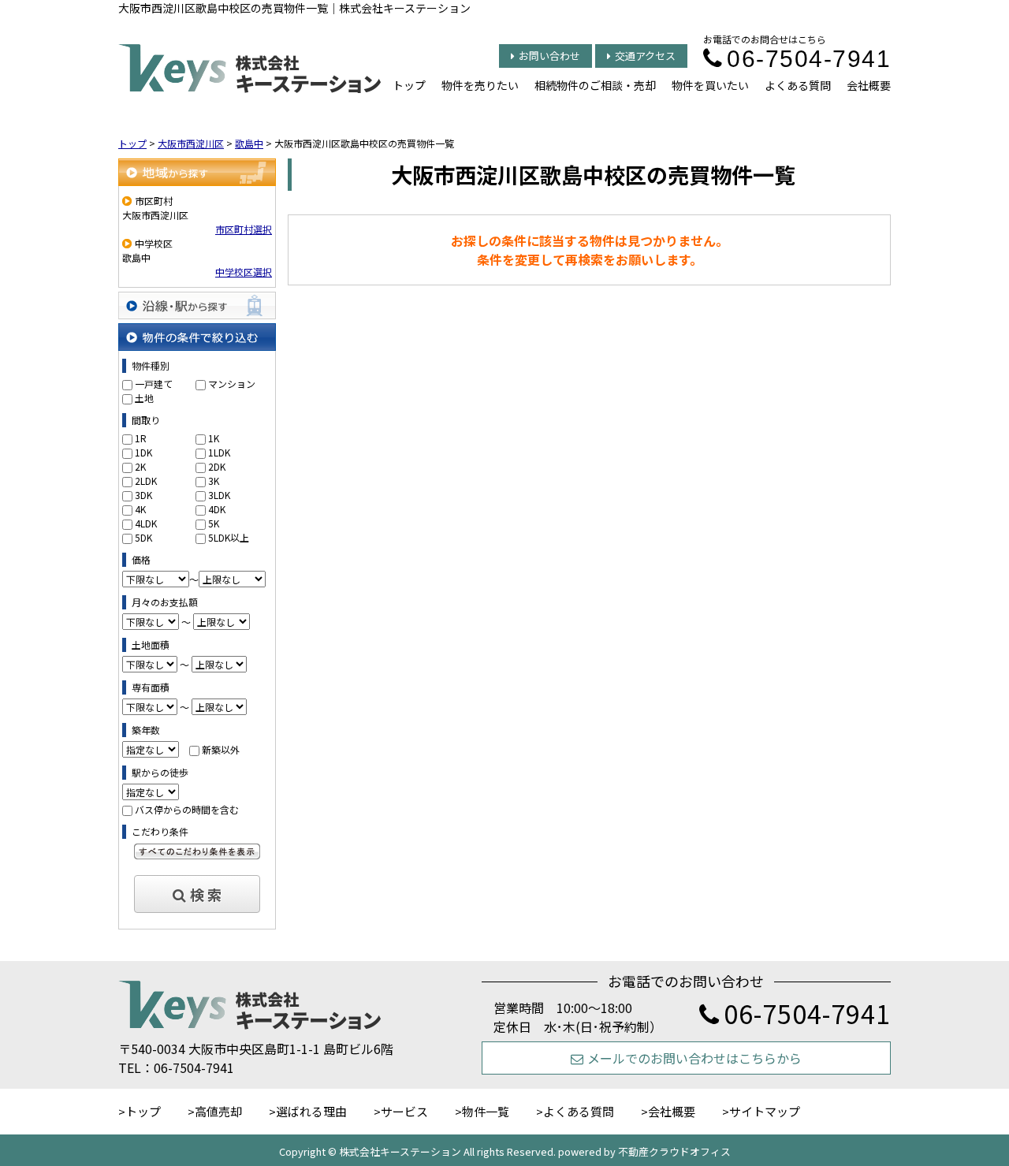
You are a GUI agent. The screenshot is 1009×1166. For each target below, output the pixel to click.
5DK (143, 537)
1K (213, 438)
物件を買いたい (710, 85)
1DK (143, 452)
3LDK (219, 494)
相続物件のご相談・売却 (595, 85)
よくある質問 (798, 85)
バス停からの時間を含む (187, 809)
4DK (216, 509)
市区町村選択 (243, 229)
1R (141, 438)
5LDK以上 (228, 537)
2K (140, 466)
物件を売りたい (480, 85)
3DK (143, 494)
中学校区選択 (243, 271)
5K (213, 523)
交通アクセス (645, 55)
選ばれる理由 (311, 1111)
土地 (144, 397)
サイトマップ (764, 1111)
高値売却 (218, 1111)
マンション (231, 383)
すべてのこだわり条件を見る (197, 851)
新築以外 (221, 749)
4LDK (146, 523)
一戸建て (154, 383)
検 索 (206, 894)
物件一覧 (485, 1111)
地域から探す (197, 172)
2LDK (146, 480)
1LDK (219, 452)
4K (140, 509)
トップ (409, 85)
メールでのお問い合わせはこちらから (694, 1058)
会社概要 (869, 85)
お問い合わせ (549, 55)
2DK (216, 466)
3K (213, 480)
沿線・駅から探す (197, 305)
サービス (404, 1111)
